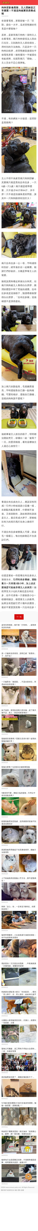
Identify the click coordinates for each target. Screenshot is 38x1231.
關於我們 (4, 1190)
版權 (22, 1190)
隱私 (19, 1190)
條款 (16, 1190)
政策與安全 (10, 1190)
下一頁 (19, 617)
